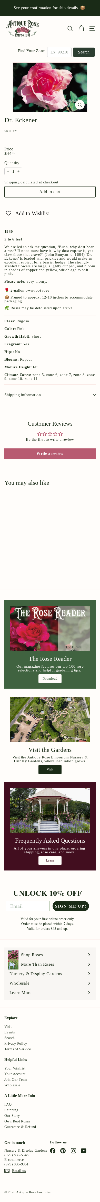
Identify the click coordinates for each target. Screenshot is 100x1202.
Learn (50, 860)
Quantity (11, 163)
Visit (50, 769)
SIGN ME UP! (70, 906)
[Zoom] (80, 104)
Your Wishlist (14, 1068)
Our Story (12, 1116)
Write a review (49, 453)
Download (50, 678)
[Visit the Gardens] (50, 719)
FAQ (8, 1104)
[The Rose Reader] (50, 628)
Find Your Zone (31, 51)
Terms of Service (17, 1049)
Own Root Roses (17, 1121)
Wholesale (12, 1085)
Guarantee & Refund (20, 1127)
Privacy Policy (15, 1043)
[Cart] (81, 28)
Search (83, 52)
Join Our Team (15, 1080)
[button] (27, 213)
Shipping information (22, 395)
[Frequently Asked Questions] (50, 810)
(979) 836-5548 (16, 1155)
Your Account (15, 1074)
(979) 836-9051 (16, 1164)
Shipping (11, 182)
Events (9, 1032)
